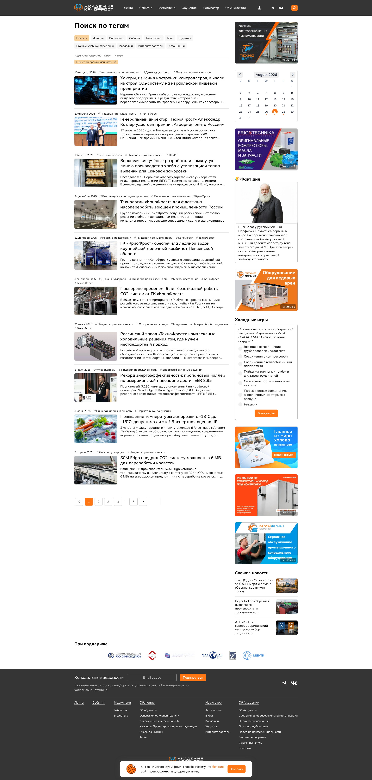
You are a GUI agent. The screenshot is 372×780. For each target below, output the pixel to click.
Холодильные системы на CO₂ (159, 721)
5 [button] (266, 93)
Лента (128, 8)
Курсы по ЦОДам (151, 732)
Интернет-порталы (217, 732)
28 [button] (283, 111)
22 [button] (292, 105)
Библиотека (121, 710)
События (145, 8)
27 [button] (274, 111)
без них (218, 767)
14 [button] (283, 99)
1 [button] (292, 87)
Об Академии (248, 710)
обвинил (140, 94)
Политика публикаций (253, 726)
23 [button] (240, 111)
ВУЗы (209, 715)
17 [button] (249, 105)
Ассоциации (213, 710)
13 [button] (274, 99)
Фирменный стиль (250, 742)
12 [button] (266, 99)
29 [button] (292, 111)
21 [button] (283, 105)
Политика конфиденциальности (260, 732)
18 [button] (257, 105)
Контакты (245, 748)
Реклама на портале (252, 737)
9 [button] (240, 99)
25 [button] (257, 111)
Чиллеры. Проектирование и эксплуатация (168, 726)
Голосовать (266, 413)
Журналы (211, 726)
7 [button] (283, 93)
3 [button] (249, 93)
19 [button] (266, 105)
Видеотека (121, 715)
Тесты (143, 737)
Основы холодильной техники (159, 715)
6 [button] (275, 93)
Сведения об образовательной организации (268, 715)
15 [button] (292, 99)
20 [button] (274, 105)
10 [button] (249, 99)
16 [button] (240, 105)
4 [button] (257, 93)
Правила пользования (254, 721)
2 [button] (240, 93)
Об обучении (148, 710)
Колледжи (212, 721)
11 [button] (257, 99)
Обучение (189, 8)
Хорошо (237, 769)
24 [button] (249, 111)
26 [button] (266, 111)
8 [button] (292, 93)
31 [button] (249, 118)
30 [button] (240, 118)
